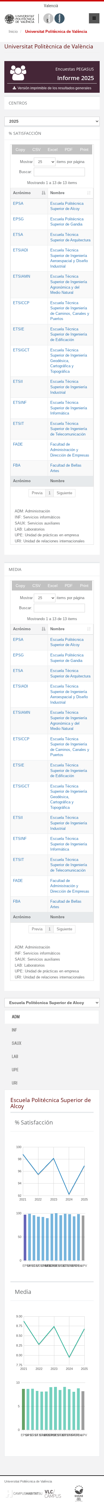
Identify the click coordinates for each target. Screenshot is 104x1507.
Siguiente (64, 493)
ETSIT (18, 423)
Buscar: (25, 172)
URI (14, 1083)
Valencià (51, 5)
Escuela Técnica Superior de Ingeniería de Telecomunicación (68, 428)
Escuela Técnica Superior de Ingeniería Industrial (68, 386)
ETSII (18, 381)
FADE (18, 444)
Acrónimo (22, 193)
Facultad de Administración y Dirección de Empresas (69, 449)
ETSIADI (20, 250)
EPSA (18, 203)
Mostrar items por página (52, 162)
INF (14, 1030)
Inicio (13, 31)
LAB (15, 1056)
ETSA (18, 234)
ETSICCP (21, 303)
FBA (17, 465)
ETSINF (20, 402)
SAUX (16, 1043)
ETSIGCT (21, 350)
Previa (37, 493)
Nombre (57, 193)
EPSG (18, 219)
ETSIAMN (21, 276)
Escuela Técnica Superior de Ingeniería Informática (68, 407)
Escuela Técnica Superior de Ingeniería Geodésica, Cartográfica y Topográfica (68, 361)
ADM (16, 1016)
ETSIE (18, 329)
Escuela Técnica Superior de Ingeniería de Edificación (68, 334)
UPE (15, 1069)
